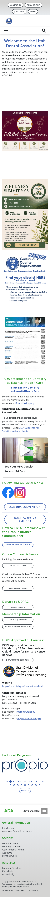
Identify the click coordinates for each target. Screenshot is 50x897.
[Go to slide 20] (39, 785)
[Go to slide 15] (21, 785)
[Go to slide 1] (7, 781)
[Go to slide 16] (25, 785)
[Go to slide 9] (36, 781)
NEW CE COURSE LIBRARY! (18, 588)
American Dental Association (17, 831)
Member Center (10, 843)
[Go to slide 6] (25, 781)
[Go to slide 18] (32, 785)
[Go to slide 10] (39, 781)
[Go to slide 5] (21, 781)
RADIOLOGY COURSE (18, 565)
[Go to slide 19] (36, 785)
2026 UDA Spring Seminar (25, 519)
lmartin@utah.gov (25, 711)
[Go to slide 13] (14, 785)
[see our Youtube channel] (44, 811)
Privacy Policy (7, 890)
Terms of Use (21, 890)
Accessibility (8, 874)
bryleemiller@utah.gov (29, 718)
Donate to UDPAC (18, 607)
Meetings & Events (12, 846)
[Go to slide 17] (28, 785)
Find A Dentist (33, 5)
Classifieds (7, 871)
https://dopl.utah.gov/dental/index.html (22, 686)
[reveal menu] (6, 30)
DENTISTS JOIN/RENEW (18, 620)
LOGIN (33, 11)
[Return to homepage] (25, 21)
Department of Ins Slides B (18, 545)
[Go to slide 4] (18, 781)
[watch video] (25, 450)
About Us (7, 852)
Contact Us (15, 5)
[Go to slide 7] (28, 781)
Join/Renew (8, 828)
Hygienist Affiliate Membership (18, 626)
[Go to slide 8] (32, 781)
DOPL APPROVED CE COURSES (17, 660)
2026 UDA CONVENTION (25, 506)
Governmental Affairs (13, 849)
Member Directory (11, 868)
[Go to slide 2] (10, 781)
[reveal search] (44, 30)
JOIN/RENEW (19, 11)
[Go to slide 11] (43, 781)
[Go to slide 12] (10, 785)
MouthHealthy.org (24, 403)
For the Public (9, 855)
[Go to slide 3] (14, 781)
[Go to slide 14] (18, 785)
